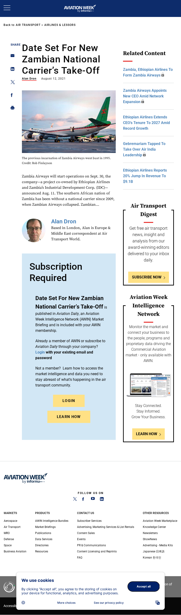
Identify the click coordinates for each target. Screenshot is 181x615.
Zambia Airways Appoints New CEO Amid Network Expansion (145, 96)
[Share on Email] (11, 57)
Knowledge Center (154, 527)
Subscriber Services (89, 521)
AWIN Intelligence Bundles (51, 521)
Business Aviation (15, 551)
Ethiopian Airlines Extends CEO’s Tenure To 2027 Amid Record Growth (146, 123)
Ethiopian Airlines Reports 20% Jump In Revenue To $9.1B (145, 176)
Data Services (43, 539)
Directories (42, 545)
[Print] (11, 109)
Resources (41, 551)
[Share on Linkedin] (11, 70)
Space (8, 545)
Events (81, 539)
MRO (7, 533)
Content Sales (86, 533)
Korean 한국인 (152, 557)
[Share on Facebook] (11, 96)
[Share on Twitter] (11, 83)
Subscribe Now (146, 277)
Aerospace (10, 521)
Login (68, 400)
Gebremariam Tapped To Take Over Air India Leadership (144, 149)
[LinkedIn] (102, 500)
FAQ (79, 557)
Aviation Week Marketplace (160, 521)
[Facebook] (84, 500)
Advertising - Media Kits (158, 545)
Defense (9, 539)
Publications (43, 533)
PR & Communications (91, 545)
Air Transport (28, 25)
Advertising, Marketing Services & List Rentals (105, 527)
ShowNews (150, 539)
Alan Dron (29, 78)
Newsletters (150, 533)
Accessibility (12, 606)
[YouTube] (93, 500)
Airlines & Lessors (60, 25)
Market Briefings (45, 527)
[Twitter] (75, 500)
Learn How (69, 416)
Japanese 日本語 (154, 551)
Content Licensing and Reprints (97, 551)
